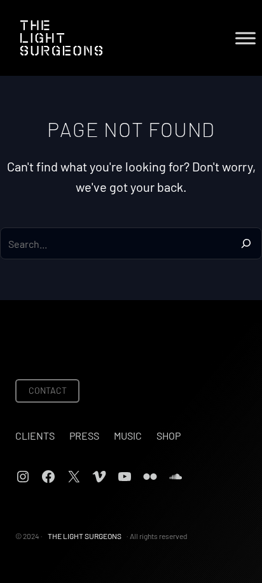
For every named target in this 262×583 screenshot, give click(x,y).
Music (128, 435)
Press (84, 435)
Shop (168, 435)
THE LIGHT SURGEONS (84, 535)
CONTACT (48, 390)
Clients (35, 435)
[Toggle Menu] (245, 38)
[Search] (246, 243)
